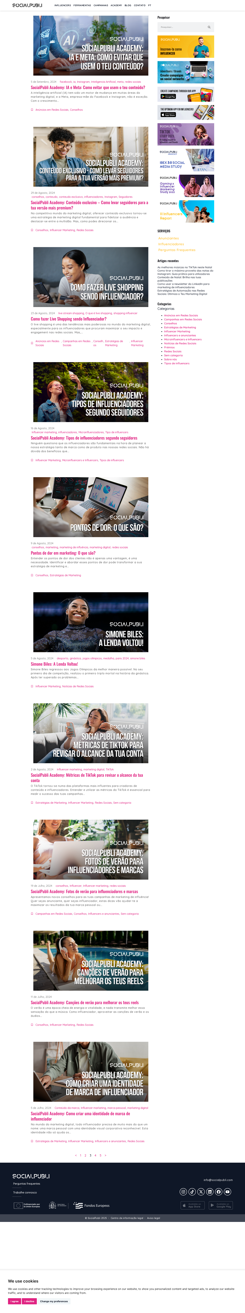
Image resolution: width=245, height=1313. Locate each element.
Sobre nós (170, 359)
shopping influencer (126, 313)
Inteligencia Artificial (103, 81)
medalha (108, 658)
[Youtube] (227, 1191)
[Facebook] (218, 1191)
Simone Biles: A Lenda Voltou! (54, 664)
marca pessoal (117, 1108)
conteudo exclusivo (71, 196)
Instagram (83, 81)
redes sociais (133, 81)
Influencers (62, 5)
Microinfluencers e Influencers (80, 460)
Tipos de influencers (112, 460)
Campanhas (101, 5)
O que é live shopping (99, 313)
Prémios (169, 347)
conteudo (52, 196)
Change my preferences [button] (54, 1301)
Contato (140, 5)
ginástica (75, 658)
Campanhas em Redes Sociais (76, 343)
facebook (66, 81)
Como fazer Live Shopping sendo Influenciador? (68, 319)
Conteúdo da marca (67, 1108)
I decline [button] (29, 1301)
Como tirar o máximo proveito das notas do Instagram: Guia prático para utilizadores (185, 272)
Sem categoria (122, 802)
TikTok (110, 769)
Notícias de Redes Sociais (78, 686)
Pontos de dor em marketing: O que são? (63, 553)
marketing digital (100, 547)
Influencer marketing (44, 432)
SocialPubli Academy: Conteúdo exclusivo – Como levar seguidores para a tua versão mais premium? (89, 205)
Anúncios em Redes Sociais (52, 109)
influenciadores (93, 196)
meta (120, 81)
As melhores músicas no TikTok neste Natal (185, 267)
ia (74, 81)
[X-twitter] (201, 1191)
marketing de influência (74, 547)
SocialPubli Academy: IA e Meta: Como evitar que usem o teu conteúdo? (88, 87)
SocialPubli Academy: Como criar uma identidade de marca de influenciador (80, 1116)
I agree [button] (14, 1301)
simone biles (137, 658)
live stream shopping (71, 313)
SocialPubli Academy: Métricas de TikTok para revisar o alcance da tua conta (87, 777)
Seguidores (125, 196)
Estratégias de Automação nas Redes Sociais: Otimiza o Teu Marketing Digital (182, 292)
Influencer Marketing (62, 230)
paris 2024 (122, 658)
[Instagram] (183, 1191)
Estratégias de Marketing (114, 343)
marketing (52, 547)
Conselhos (76, 109)
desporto (62, 658)
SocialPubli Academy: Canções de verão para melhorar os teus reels (85, 1002)
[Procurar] (209, 27)
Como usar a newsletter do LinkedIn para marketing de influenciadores (184, 285)
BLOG (128, 5)
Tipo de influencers (116, 432)
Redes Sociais (85, 230)
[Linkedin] (210, 1191)
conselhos (38, 196)
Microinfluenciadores (91, 432)
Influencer (76, 885)
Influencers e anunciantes (103, 913)
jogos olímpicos (92, 658)
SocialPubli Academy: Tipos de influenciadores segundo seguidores (84, 438)
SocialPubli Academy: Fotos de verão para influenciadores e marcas (84, 891)
